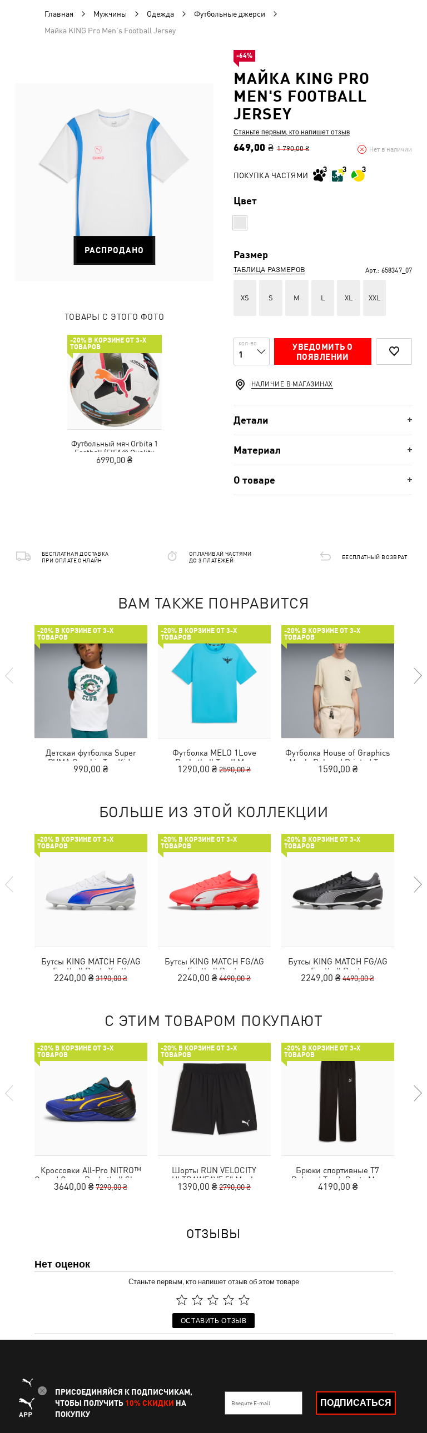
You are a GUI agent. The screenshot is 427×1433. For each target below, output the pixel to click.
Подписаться (355, 1402)
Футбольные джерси (229, 13)
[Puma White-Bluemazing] (239, 222)
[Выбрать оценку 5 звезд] (244, 1300)
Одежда (160, 13)
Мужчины (110, 13)
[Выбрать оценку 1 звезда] (182, 1300)
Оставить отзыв (214, 1320)
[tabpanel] (114, 182)
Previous (10, 676)
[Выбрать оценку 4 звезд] (228, 1300)
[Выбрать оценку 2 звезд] (197, 1300)
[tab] (323, 420)
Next (417, 676)
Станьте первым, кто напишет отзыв (292, 131)
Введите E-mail (250, 1403)
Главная (58, 13)
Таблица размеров (269, 269)
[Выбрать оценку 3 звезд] (213, 1300)
